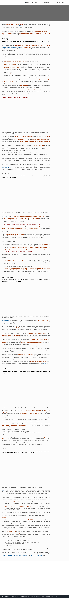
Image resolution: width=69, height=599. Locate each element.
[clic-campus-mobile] (60, 24)
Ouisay (3, 555)
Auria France (33, 437)
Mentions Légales (4, 596)
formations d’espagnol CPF (14, 25)
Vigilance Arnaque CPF (20, 596)
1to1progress (17, 555)
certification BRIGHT (7, 167)
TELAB (3, 490)
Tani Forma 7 (5, 216)
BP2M (41, 555)
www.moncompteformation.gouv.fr (52, 596)
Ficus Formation (35, 555)
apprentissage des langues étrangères (13, 47)
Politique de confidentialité (12, 596)
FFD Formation (10, 555)
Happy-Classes (5, 320)
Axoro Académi (25, 555)
